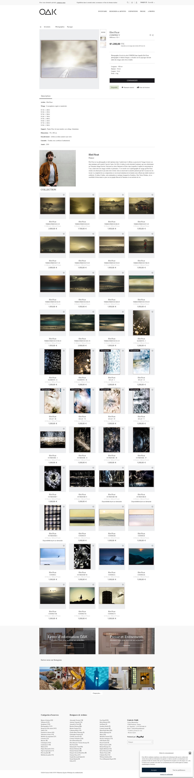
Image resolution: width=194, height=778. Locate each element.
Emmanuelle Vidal (76, 747)
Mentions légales (62, 772)
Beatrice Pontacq (76, 726)
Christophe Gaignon (76, 734)
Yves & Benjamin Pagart (108, 759)
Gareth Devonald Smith (77, 757)
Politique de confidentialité (166, 774)
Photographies (59, 27)
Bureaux (44, 740)
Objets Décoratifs (47, 749)
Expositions (133, 11)
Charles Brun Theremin (77, 732)
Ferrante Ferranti (75, 751)
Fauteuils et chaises (47, 732)
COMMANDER (132, 80)
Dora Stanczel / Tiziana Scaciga (79, 743)
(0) (146, 2)
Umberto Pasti (105, 755)
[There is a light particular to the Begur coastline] (50, 678)
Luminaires (46, 745)
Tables (44, 730)
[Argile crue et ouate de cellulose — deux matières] (120, 678)
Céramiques (46, 743)
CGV (54, 772)
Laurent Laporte (105, 728)
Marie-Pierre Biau (106, 730)
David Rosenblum (76, 740)
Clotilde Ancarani (76, 736)
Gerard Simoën (75, 759)
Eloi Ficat (114, 32)
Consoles (45, 738)
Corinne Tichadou (76, 738)
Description (45, 95)
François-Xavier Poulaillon (78, 753)
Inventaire (102, 11)
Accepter (154, 770)
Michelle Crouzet (106, 736)
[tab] (45, 96)
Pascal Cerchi (104, 743)
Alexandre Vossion (76, 720)
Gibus (73, 761)
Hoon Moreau (105, 722)
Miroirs (44, 747)
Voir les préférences (179, 770)
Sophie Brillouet (106, 749)
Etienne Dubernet (75, 749)
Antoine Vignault (76, 722)
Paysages (70, 27)
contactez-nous (61, 2)
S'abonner (67, 645)
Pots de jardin (45, 753)
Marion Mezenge (105, 732)
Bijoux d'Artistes (47, 720)
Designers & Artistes (117, 11)
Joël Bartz (103, 724)
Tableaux (45, 722)
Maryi (103, 734)
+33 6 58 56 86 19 (141, 726)
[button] (190, 753)
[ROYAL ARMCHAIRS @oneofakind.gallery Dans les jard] (97, 678)
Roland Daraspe (105, 747)
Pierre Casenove (105, 745)
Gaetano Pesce (75, 755)
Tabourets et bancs (47, 734)
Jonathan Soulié (105, 726)
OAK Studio (104, 740)
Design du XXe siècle (48, 728)
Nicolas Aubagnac (106, 738)
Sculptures (45, 724)
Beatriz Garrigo (75, 728)
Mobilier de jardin (47, 755)
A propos (151, 11)
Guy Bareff (104, 720)
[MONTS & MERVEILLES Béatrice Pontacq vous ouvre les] (143, 678)
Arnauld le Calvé (75, 724)
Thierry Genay (105, 753)
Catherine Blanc (75, 730)
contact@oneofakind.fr (138, 728)
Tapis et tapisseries (47, 751)
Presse (142, 11)
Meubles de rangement (48, 736)
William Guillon (106, 757)
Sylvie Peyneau (106, 751)
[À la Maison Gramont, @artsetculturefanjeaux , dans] (73, 678)
